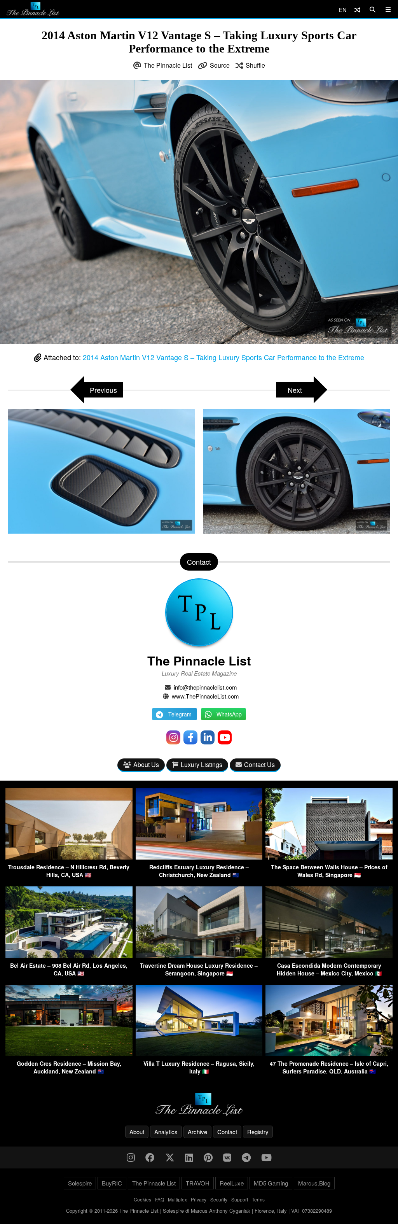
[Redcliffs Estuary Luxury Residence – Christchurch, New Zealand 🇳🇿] (199, 857)
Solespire (80, 1183)
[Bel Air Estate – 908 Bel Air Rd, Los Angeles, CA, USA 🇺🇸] (69, 955)
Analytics (166, 1132)
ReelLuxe (232, 1183)
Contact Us (259, 764)
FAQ (159, 1199)
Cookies (142, 1199)
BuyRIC (112, 1183)
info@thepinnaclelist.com (205, 687)
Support (239, 1199)
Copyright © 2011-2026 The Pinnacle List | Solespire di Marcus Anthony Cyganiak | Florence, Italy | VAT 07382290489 (199, 1210)
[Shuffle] (357, 9)
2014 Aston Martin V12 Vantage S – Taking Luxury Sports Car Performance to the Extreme (223, 357)
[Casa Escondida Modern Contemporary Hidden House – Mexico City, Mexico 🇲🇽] (329, 955)
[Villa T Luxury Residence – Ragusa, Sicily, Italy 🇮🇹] (199, 1053)
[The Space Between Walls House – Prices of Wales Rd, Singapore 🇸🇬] (329, 857)
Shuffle (255, 65)
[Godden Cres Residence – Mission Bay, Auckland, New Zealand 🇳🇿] (69, 1053)
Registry (258, 1132)
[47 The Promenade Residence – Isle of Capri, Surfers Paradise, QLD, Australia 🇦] (329, 1053)
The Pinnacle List (168, 65)
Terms (258, 1199)
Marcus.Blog (314, 1183)
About (136, 1132)
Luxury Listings (201, 764)
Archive (197, 1132)
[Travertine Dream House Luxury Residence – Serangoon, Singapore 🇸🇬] (199, 955)
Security (218, 1199)
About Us (146, 764)
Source (220, 65)
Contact (227, 1132)
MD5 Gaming (271, 1183)
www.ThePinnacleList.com (205, 696)
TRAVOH (197, 1183)
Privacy (198, 1199)
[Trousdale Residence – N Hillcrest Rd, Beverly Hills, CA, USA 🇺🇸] (69, 857)
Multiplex (177, 1199)
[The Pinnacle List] (199, 1104)
